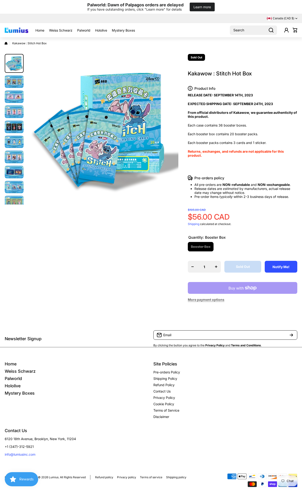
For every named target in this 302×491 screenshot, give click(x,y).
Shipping (193, 224)
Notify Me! (281, 267)
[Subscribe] (291, 335)
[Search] (271, 30)
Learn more (202, 7)
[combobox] (253, 30)
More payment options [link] (206, 300)
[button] (295, 30)
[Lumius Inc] (16, 30)
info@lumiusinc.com (20, 454)
